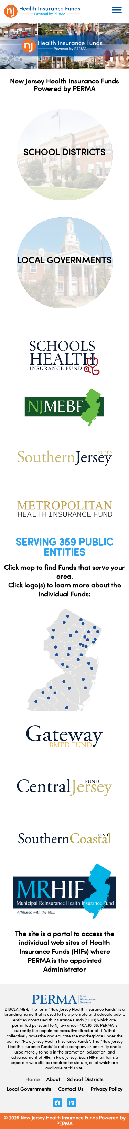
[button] (117, 9)
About (53, 1079)
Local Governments (29, 1088)
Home (32, 1079)
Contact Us (71, 1088)
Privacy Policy (106, 1088)
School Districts (85, 1079)
